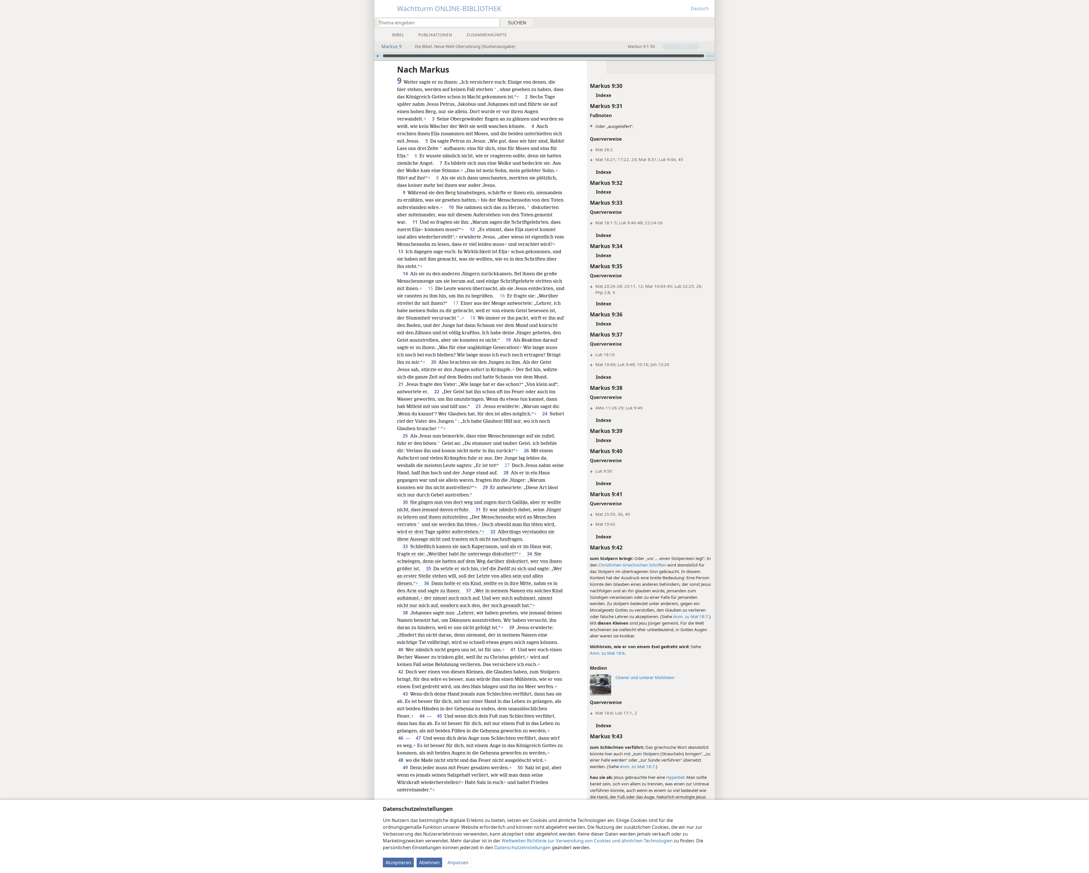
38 (406, 613)
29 (486, 487)
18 (473, 318)
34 (530, 554)
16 (503, 296)
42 (401, 672)
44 (422, 716)
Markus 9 (391, 46)
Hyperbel (675, 777)
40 (401, 649)
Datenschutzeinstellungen (522, 847)
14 (406, 273)
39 (512, 627)
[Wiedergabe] (378, 56)
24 (545, 414)
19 (509, 340)
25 (406, 436)
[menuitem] (708, 22)
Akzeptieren (398, 862)
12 (473, 229)
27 (508, 465)
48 (401, 760)
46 (401, 738)
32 (493, 532)
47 (419, 738)
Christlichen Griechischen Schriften (632, 565)
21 (401, 384)
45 (440, 716)
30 (406, 502)
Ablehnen (429, 862)
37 (469, 590)
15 (431, 288)
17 (456, 303)
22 (437, 391)
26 (527, 450)
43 (406, 694)
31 (479, 509)
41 (513, 649)
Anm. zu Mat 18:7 (690, 616)
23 (479, 406)
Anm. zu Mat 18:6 (607, 653)
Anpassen (458, 862)
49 (406, 767)
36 (427, 583)
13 (401, 251)
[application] (544, 56)
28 (506, 473)
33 (406, 546)
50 (521, 767)
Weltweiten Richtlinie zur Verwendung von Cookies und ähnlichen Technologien (587, 841)
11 (415, 222)
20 (434, 362)
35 (429, 568)
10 (452, 207)
